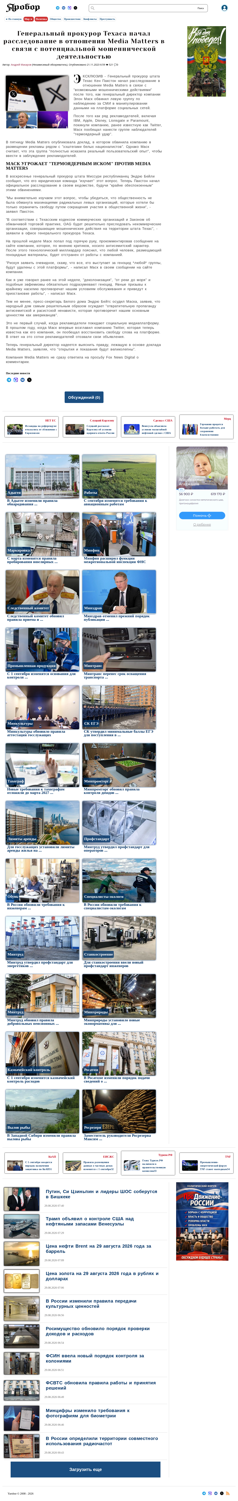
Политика (41, 19)
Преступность (107, 19)
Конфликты (90, 19)
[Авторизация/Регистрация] (224, 10)
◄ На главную (13, 19)
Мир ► (29, 19)
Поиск (201, 8)
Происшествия (72, 19)
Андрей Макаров (21, 64)
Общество (55, 19)
